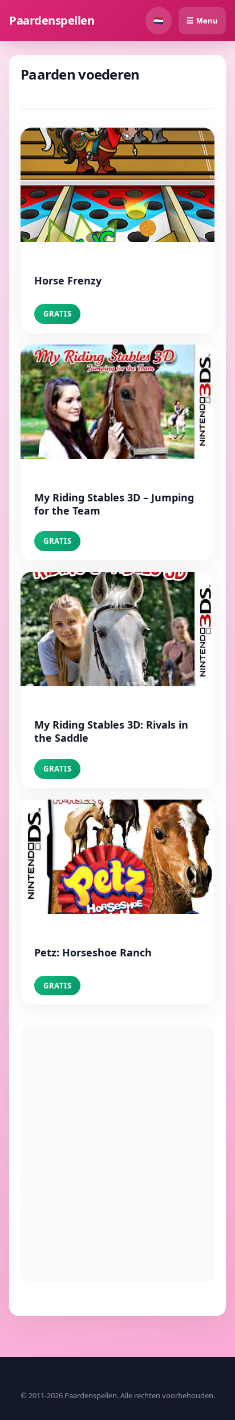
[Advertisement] (117, 1154)
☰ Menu (202, 20)
